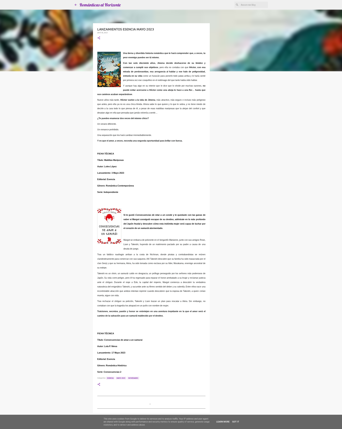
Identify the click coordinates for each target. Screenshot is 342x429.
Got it (235, 421)
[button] (98, 38)
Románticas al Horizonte (100, 4)
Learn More (223, 421)
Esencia (110, 378)
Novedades (133, 378)
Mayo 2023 (121, 378)
